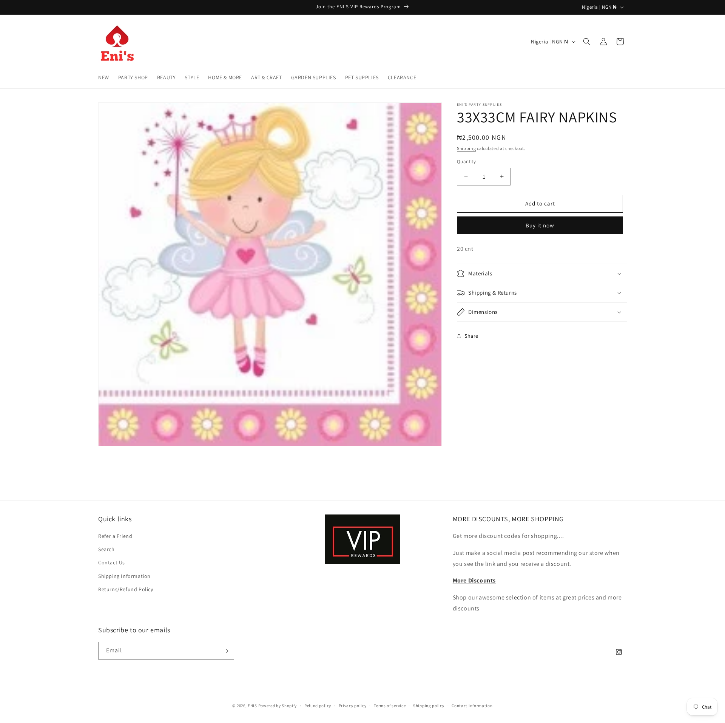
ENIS (252, 705)
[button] (586, 41)
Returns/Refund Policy (125, 589)
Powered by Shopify (277, 705)
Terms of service (390, 705)
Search (106, 549)
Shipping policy (428, 705)
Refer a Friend (115, 536)
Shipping (466, 148)
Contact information (472, 705)
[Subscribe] (225, 651)
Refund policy (317, 705)
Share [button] (471, 335)
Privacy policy (353, 705)
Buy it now (540, 225)
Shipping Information (124, 576)
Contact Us (111, 562)
